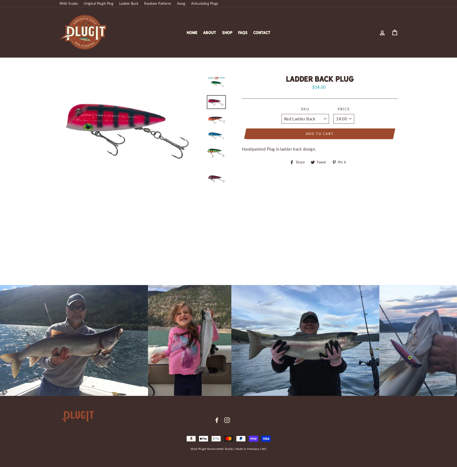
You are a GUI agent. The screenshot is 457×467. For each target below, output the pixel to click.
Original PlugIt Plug (99, 3)
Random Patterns (157, 3)
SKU (305, 109)
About (209, 32)
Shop (227, 32)
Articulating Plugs (204, 3)
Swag (181, 3)
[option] (131, 126)
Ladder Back (129, 3)
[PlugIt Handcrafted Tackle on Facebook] (217, 420)
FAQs (243, 32)
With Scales (69, 3)
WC (264, 449)
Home (192, 32)
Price (344, 109)
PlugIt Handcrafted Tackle (215, 449)
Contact (261, 32)
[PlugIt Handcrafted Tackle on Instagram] (227, 420)
